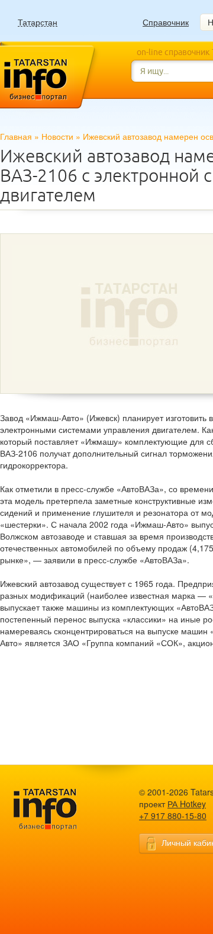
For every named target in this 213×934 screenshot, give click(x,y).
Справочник (166, 22)
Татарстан (37, 22)
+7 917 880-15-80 (172, 815)
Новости (57, 136)
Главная (16, 136)
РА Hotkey (186, 804)
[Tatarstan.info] (56, 808)
